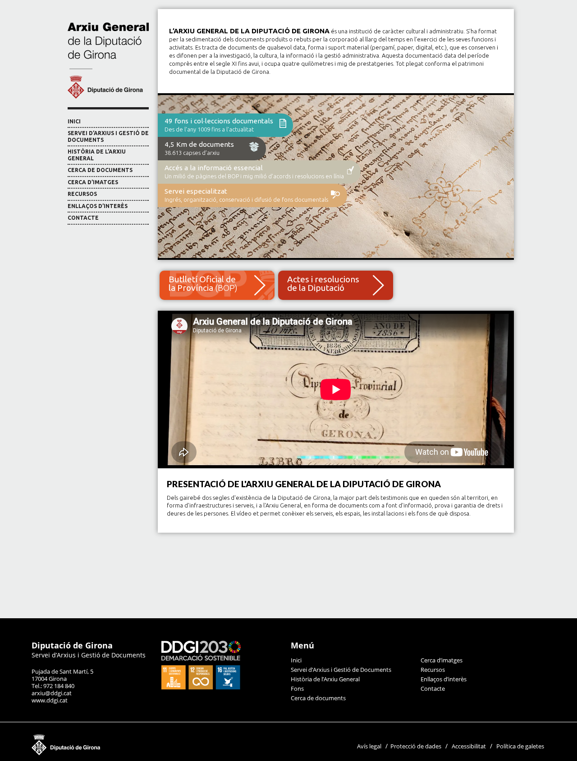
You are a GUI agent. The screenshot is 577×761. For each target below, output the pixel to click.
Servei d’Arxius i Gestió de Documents (108, 136)
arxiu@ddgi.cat (52, 693)
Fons (297, 688)
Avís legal (369, 746)
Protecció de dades (415, 746)
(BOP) (203, 283)
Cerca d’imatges (93, 182)
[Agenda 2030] (201, 687)
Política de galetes (520, 746)
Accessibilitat (469, 746)
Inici (74, 121)
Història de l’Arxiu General (97, 155)
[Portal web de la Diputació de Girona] (110, 753)
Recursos (82, 194)
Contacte (83, 218)
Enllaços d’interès (98, 206)
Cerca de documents (100, 170)
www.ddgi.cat (50, 700)
